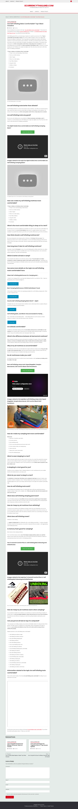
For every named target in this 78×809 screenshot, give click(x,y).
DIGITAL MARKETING (11, 21)
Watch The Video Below (28, 132)
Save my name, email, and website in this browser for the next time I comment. (23, 794)
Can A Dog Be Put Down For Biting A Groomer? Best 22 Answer (15, 745)
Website (7, 789)
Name (7, 780)
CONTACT (12, 1)
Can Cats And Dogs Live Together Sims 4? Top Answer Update (39, 745)
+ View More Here (13, 283)
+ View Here (11, 309)
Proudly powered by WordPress (31, 806)
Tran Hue (16, 28)
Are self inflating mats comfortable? (32, 30)
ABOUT (7, 1)
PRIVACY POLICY (19, 1)
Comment (8, 766)
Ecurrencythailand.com (39, 5)
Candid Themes (50, 806)
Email (7, 784)
